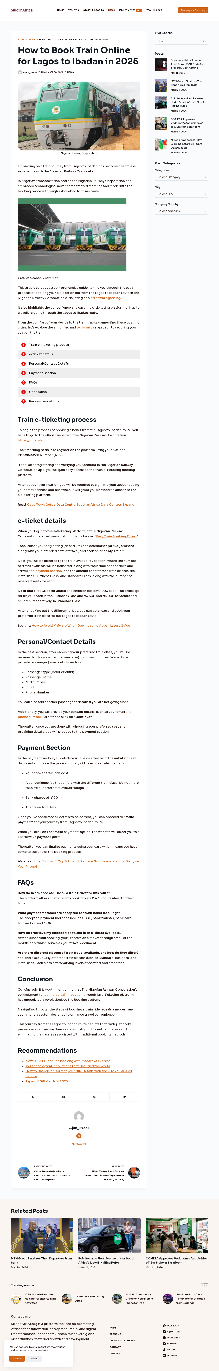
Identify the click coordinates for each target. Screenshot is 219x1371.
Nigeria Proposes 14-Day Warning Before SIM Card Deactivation (186, 143)
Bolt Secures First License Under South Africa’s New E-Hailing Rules (188, 102)
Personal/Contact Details (49, 363)
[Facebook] (33, 1097)
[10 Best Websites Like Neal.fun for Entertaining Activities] (16, 1299)
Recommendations (44, 401)
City (157, 187)
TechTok (73, 10)
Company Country (166, 204)
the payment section (45, 571)
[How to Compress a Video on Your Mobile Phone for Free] (117, 1299)
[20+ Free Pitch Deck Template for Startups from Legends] (168, 1299)
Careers (115, 1353)
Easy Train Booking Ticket (116, 536)
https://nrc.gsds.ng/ (106, 298)
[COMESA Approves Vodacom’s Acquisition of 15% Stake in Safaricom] (161, 123)
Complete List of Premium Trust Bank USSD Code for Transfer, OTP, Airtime (187, 64)
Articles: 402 (79, 1144)
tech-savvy (85, 327)
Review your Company (193, 10)
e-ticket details (41, 354)
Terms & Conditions (122, 1340)
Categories (162, 170)
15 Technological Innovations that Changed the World (67, 1066)
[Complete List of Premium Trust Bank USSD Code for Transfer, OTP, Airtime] (161, 64)
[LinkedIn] (125, 1097)
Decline (34, 1358)
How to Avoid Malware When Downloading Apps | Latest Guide (81, 625)
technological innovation (63, 995)
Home (60, 10)
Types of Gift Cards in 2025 (46, 1081)
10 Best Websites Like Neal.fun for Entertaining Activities (40, 1299)
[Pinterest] (94, 1097)
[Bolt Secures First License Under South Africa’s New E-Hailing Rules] (161, 102)
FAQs (33, 382)
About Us (115, 1334)
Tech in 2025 (154, 10)
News (111, 10)
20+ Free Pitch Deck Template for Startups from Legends (190, 1299)
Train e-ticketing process (49, 345)
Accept (17, 1358)
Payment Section (42, 373)
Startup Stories (93, 10)
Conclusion (38, 392)
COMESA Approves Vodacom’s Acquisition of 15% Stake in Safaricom (187, 123)
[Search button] (204, 41)
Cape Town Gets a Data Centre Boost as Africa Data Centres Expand (80, 505)
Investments (130, 10)
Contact (115, 1347)
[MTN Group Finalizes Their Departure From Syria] (161, 85)
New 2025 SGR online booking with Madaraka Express (67, 1061)
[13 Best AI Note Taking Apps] (67, 1299)
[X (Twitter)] (63, 1097)
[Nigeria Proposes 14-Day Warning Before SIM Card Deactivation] (161, 144)
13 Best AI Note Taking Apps (89, 1298)
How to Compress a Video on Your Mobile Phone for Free (139, 1299)
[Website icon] (78, 1135)
